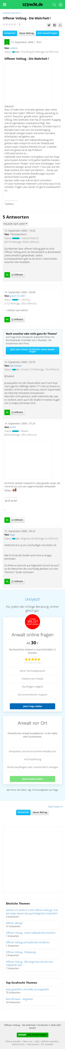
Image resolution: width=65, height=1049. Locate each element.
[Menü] (4, 4)
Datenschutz (18, 1044)
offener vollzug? (14, 923)
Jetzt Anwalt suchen (32, 778)
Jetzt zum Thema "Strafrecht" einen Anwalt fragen (32, 351)
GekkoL (14, 48)
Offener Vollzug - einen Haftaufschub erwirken (30, 933)
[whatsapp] (60, 25)
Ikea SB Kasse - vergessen (19, 999)
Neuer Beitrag (26, 33)
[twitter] (49, 25)
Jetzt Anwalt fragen (47, 33)
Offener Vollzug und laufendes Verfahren (28, 942)
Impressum (33, 1044)
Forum (6, 13)
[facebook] (54, 25)
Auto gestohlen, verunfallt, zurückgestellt (27, 989)
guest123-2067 (18, 296)
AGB (37, 1042)
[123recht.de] (32, 4)
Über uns (27, 1042)
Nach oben (54, 807)
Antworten (9, 33)
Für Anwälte (47, 1044)
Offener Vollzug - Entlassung (21, 952)
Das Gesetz (16, 366)
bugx (12, 535)
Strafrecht (15, 13)
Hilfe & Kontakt (12, 1042)
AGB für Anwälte (49, 1042)
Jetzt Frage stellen (32, 706)
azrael (13, 427)
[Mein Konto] (60, 5)
